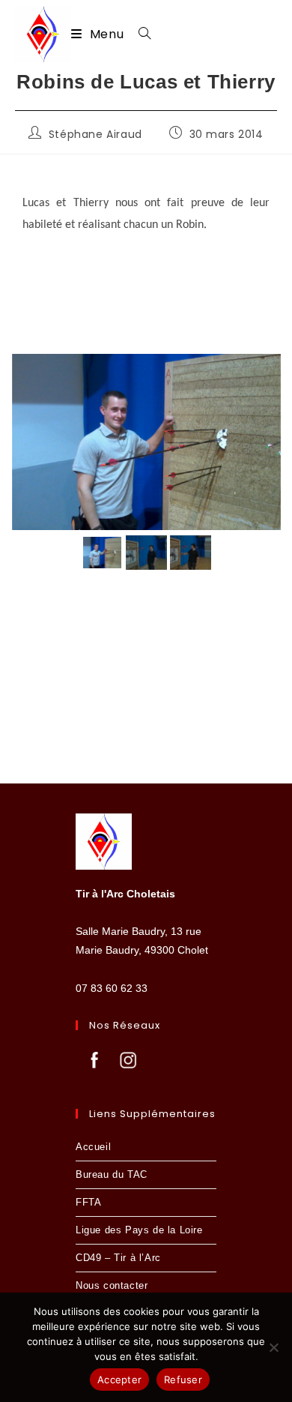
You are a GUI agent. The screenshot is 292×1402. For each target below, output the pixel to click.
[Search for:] (139, 34)
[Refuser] (273, 1347)
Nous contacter (111, 1285)
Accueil (93, 1146)
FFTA (88, 1202)
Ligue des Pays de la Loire (139, 1230)
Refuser (183, 1380)
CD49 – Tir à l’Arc (118, 1257)
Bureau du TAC (111, 1174)
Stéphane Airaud (95, 134)
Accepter (119, 1380)
